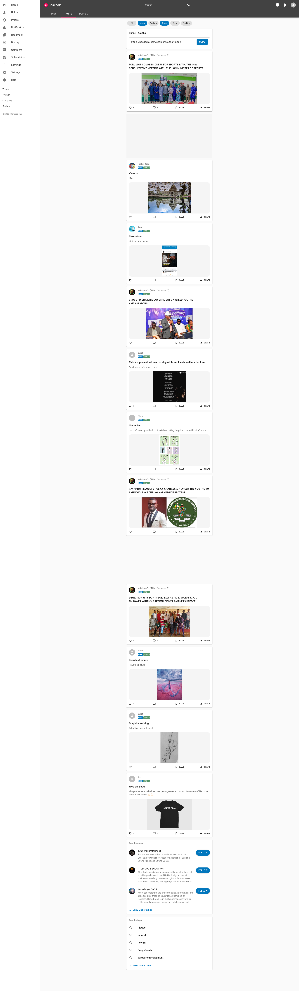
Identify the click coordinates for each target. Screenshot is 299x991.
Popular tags (135, 920)
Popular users (136, 843)
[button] (20, 5)
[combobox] (167, 5)
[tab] (53, 13)
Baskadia (55, 5)
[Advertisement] (169, 136)
